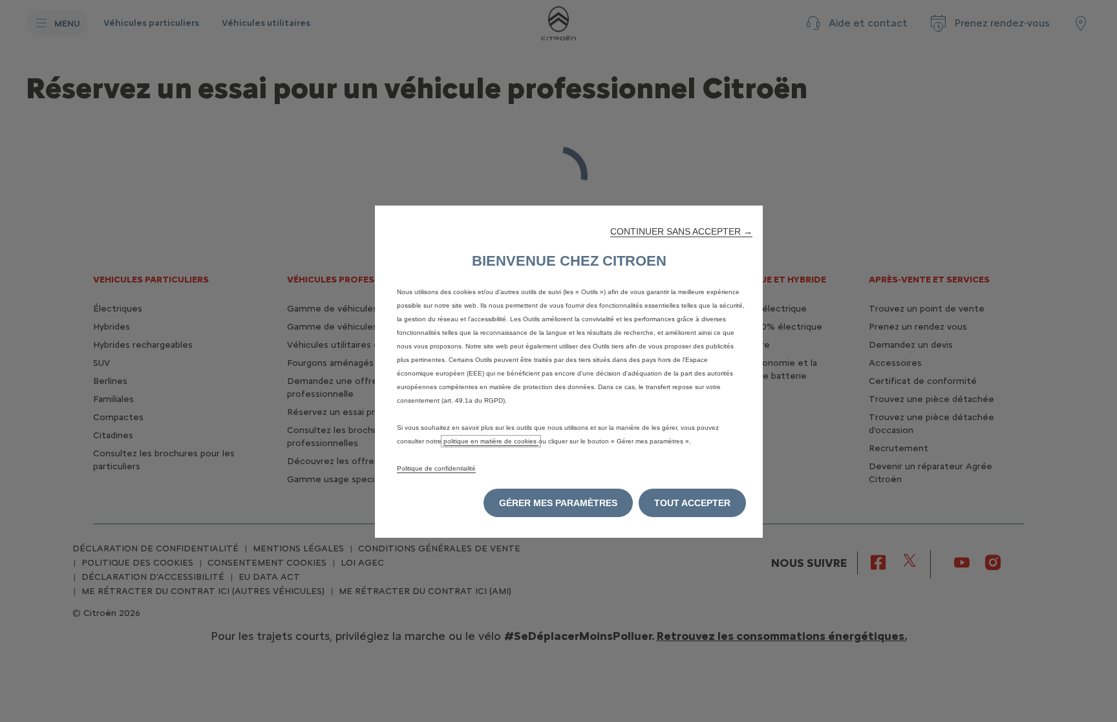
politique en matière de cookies (490, 441)
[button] (681, 231)
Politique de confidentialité (436, 468)
